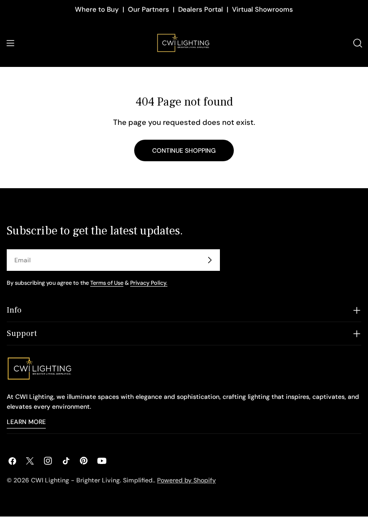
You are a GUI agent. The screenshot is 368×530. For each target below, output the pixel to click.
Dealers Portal (200, 9)
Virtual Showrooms (262, 9)
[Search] (358, 43)
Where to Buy (97, 9)
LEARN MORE (26, 422)
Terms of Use (106, 283)
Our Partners (148, 9)
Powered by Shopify (186, 480)
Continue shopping (184, 150)
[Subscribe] (209, 260)
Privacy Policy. (148, 283)
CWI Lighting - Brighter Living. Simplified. (92, 480)
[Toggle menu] (10, 43)
